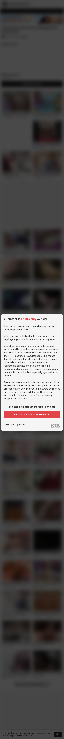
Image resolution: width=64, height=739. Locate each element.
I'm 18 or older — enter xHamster (32, 414)
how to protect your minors (16, 425)
